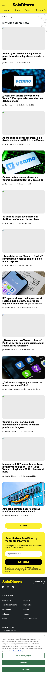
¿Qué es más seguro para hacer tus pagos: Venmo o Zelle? (22, 384)
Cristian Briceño (10, 431)
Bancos (26, 609)
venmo (15, 17)
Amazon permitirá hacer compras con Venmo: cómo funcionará (21, 510)
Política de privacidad (12, 570)
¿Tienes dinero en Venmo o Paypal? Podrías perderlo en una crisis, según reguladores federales (23, 343)
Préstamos (6, 600)
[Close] (44, 635)
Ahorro (6, 10)
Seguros (27, 600)
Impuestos (28, 605)
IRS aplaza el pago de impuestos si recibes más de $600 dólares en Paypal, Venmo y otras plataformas (22, 301)
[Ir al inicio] (12, 581)
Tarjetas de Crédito (9, 605)
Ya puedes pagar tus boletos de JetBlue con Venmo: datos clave (20, 218)
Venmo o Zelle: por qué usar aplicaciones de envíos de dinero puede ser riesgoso (20, 425)
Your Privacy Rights (23, 656)
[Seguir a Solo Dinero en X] (8, 587)
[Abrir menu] (3, 4)
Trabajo (28, 10)
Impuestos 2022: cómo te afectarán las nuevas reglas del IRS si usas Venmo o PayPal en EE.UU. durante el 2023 (23, 468)
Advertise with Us (9, 631)
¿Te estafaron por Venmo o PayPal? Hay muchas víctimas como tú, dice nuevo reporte (22, 259)
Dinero (17, 10)
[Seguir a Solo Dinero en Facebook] (3, 587)
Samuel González (11, 307)
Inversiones (6, 609)
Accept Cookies (23, 669)
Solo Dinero (6, 17)
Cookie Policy (18, 651)
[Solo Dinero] (23, 5)
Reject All (23, 663)
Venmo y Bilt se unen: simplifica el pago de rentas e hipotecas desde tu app (23, 56)
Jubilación (6, 614)
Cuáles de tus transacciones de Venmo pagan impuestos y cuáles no (22, 178)
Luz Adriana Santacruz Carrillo (15, 389)
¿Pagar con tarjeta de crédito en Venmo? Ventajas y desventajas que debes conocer (22, 98)
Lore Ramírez (9, 63)
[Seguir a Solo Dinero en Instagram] (12, 587)
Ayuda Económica (30, 619)
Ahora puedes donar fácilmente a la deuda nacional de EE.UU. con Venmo (23, 139)
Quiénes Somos (8, 627)
